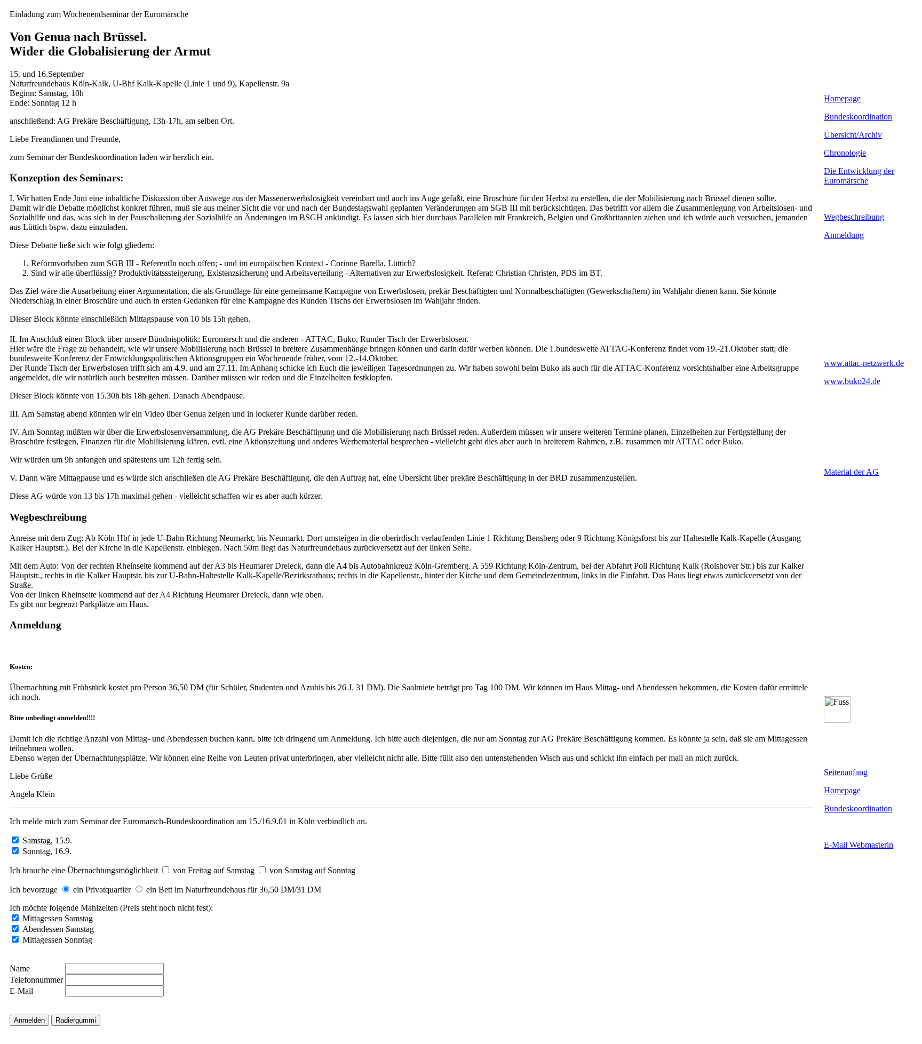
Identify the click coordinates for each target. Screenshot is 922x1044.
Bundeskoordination (858, 116)
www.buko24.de (852, 381)
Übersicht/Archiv (853, 134)
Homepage (842, 98)
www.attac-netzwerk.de (864, 363)
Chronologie (845, 152)
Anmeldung (844, 235)
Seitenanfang (846, 772)
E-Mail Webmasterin (858, 844)
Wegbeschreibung (854, 216)
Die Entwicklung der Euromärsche (859, 175)
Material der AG (851, 471)
